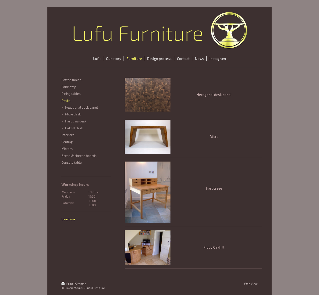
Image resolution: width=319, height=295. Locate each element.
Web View (251, 284)
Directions (68, 219)
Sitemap (80, 284)
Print (70, 284)
